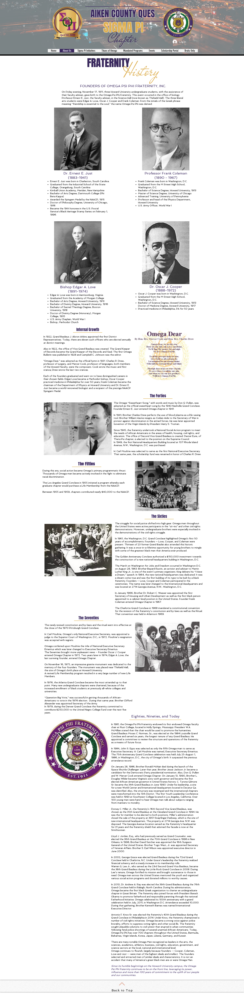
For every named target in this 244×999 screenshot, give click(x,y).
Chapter (122, 39)
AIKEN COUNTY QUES (122, 13)
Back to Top (122, 990)
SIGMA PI (123, 27)
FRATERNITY (108, 63)
